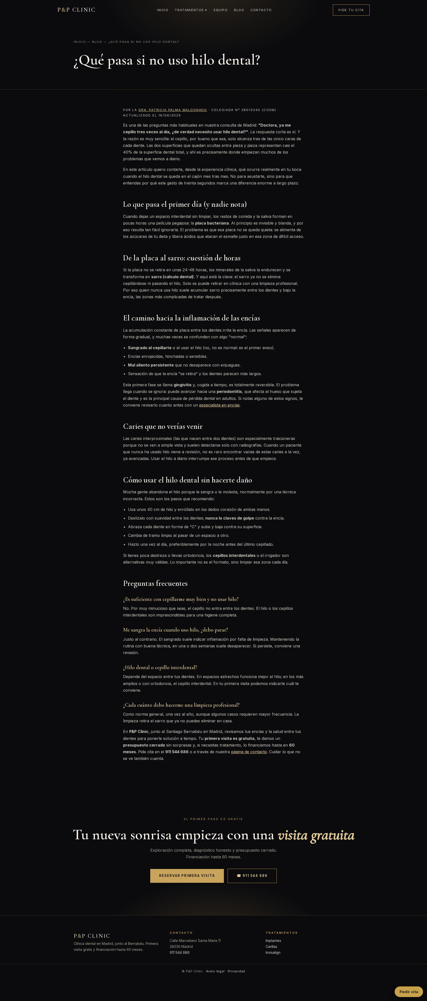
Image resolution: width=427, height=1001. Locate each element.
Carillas (271, 946)
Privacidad (236, 971)
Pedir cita (409, 991)
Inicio (162, 10)
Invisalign (273, 952)
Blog (239, 10)
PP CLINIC (76, 9)
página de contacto (249, 751)
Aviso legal (215, 971)
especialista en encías (219, 405)
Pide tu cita (351, 10)
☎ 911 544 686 (252, 876)
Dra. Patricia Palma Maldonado (173, 110)
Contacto (261, 10)
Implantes (273, 940)
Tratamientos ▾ (191, 10)
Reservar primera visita (187, 876)
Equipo (221, 10)
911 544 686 (180, 952)
